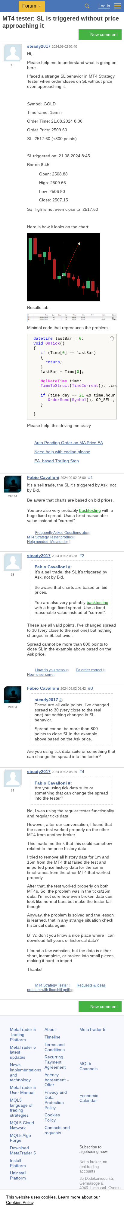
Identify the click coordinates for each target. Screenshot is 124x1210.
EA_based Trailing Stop (56, 460)
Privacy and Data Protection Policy (56, 1100)
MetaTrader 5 (92, 1029)
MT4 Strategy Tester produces (51, 537)
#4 (81, 771)
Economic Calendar (88, 1098)
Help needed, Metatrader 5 (49, 542)
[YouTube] (83, 1138)
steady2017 (39, 46)
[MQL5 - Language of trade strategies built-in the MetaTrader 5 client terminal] (9, 6)
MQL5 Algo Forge (20, 1138)
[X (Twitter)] (102, 1129)
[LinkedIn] (92, 1138)
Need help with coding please (62, 451)
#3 (90, 688)
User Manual (23, 1090)
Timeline (52, 1037)
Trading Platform (23, 1034)
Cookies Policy (52, 1117)
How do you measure (52, 670)
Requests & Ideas (91, 985)
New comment (104, 34)
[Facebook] (83, 1129)
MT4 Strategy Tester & (53, 985)
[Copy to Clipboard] (111, 339)
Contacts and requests (57, 1130)
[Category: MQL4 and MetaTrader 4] (11, 36)
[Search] (87, 6)
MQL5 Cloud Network (22, 1125)
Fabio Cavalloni (43, 477)
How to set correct (41, 674)
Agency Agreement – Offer (57, 1079)
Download (23, 1150)
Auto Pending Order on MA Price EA (68, 442)
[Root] (4, 36)
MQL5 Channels (88, 1066)
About (50, 1029)
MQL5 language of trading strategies (21, 1108)
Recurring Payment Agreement (55, 1062)
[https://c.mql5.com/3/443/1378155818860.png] (72, 317)
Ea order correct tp (91, 670)
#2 (81, 555)
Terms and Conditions (55, 1047)
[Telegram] (92, 1129)
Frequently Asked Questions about (63, 533)
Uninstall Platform (18, 1175)
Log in (104, 6)
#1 (90, 477)
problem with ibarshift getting (50, 990)
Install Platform (18, 1163)
